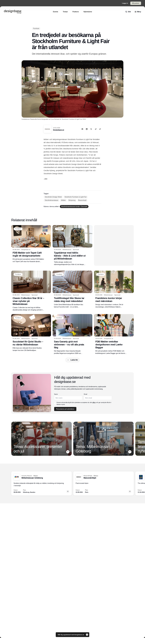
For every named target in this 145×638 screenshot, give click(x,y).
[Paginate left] (12, 438)
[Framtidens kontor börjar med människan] (114, 289)
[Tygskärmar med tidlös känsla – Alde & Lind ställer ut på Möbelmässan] (72, 245)
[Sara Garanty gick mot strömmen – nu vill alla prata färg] (72, 334)
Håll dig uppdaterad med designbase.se (71, 634)
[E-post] (95, 129)
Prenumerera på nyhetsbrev (65, 409)
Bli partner (135, 3)
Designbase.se (58, 130)
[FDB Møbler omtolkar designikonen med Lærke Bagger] (114, 334)
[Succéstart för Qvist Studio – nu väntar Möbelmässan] (31, 333)
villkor (94, 402)
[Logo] (12, 12)
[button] (67, 451)
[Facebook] (82, 129)
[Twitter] (91, 129)
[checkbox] (55, 403)
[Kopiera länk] (100, 129)
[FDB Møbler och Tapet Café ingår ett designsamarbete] (31, 244)
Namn (56, 394)
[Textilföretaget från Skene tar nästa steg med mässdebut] (72, 289)
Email (85, 394)
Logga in (125, 3)
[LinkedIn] (87, 129)
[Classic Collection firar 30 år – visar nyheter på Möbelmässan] (31, 291)
